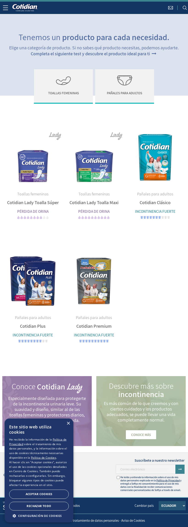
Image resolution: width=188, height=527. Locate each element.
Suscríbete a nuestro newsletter (160, 460)
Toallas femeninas (32, 194)
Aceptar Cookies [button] (39, 494)
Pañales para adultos (155, 194)
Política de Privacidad (168, 480)
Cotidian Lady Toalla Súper (33, 202)
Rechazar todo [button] (39, 506)
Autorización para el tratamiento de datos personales (81, 520)
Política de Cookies (43, 458)
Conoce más (141, 435)
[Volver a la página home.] (25, 8)
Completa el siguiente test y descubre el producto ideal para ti (91, 54)
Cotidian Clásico (155, 202)
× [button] (68, 423)
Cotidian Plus (33, 326)
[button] (39, 515)
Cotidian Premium (94, 326)
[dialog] (39, 470)
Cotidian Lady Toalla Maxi (94, 202)
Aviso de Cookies (133, 520)
